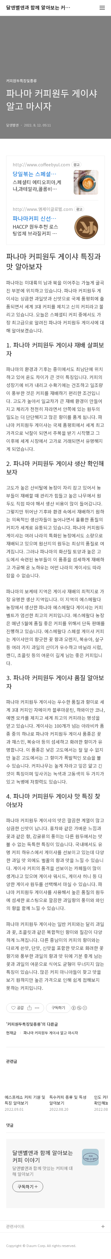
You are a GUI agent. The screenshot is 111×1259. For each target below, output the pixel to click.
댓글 (10, 1125)
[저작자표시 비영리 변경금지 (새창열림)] (79, 1007)
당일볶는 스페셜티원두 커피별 (37, 173)
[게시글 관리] (37, 1008)
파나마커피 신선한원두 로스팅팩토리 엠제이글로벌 (37, 218)
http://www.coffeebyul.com (41, 164)
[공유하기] (29, 1008)
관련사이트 (15, 1226)
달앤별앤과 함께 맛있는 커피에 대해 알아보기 (42, 1171)
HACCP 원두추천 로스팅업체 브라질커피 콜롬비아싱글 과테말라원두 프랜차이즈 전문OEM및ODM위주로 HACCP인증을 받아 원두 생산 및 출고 (37, 230)
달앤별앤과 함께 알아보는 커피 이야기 (40, 8)
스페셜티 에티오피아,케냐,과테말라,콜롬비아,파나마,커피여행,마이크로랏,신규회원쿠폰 (37, 185)
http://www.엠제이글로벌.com (43, 209)
